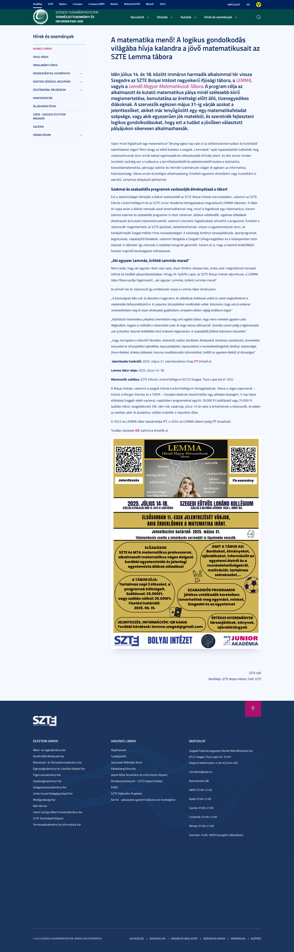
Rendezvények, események (51, 73)
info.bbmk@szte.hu (200, 772)
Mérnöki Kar (40, 806)
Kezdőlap (37, 4)
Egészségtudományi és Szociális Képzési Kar (59, 768)
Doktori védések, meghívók (52, 81)
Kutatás (186, 17)
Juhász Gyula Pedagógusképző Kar (53, 793)
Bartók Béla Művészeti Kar (48, 756)
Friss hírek (40, 57)
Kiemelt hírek (42, 48)
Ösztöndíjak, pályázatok (49, 90)
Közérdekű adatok (214, 938)
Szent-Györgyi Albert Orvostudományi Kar (57, 812)
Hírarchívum (42, 135)
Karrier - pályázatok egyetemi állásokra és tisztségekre (143, 800)
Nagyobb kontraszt (258, 4)
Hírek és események (218, 17)
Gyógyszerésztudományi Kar (50, 787)
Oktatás (162, 17)
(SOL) (162, 4)
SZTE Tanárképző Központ (48, 818)
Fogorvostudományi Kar (47, 775)
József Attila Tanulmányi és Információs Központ (139, 775)
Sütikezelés (137, 938)
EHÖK (114, 787)
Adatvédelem (157, 938)
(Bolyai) (149, 4)
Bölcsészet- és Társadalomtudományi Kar (57, 762)
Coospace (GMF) (96, 4)
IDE (137, 430)
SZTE (50, 4)
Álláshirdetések (44, 106)
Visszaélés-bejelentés (184, 938)
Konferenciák (42, 98)
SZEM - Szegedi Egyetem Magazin (49, 116)
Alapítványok (118, 750)
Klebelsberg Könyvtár (123, 768)
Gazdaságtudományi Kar (47, 781)
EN (248, 4)
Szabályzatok (118, 756)
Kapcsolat (234, 4)
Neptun (63, 4)
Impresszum (238, 938)
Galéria (38, 126)
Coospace (77, 4)
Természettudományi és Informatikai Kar (57, 824)
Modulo (114, 4)
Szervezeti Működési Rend (126, 762)
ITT (196, 361)
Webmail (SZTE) (132, 4)
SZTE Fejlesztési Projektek (126, 793)
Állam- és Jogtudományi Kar (49, 750)
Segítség (256, 938)
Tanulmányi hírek (45, 65)
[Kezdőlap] (40, 16)
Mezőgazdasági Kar (44, 800)
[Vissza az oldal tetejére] (253, 709)
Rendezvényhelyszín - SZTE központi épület (136, 781)
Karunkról (137, 17)
